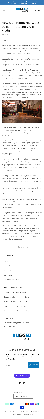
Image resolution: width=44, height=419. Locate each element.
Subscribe (33, 364)
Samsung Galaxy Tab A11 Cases (15, 301)
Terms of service (17, 414)
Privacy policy (34, 411)
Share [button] (6, 40)
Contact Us (8, 275)
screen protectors (21, 51)
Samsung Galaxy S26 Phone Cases (16, 297)
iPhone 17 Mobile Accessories (15, 292)
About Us (7, 270)
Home (6, 261)
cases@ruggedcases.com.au (19, 323)
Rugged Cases (14, 411)
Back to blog (23, 247)
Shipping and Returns (12, 280)
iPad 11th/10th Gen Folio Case (15, 306)
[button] (4, 9)
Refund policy (24, 411)
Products (7, 266)
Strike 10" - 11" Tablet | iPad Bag (16, 311)
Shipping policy (29, 414)
